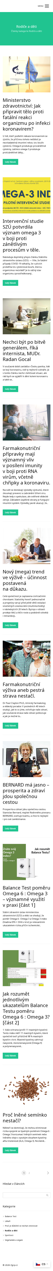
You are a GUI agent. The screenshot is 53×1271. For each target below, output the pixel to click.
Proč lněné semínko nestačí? (25, 1118)
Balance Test (10, 1216)
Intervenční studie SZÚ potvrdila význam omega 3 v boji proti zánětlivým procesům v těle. (23, 235)
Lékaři (7, 1221)
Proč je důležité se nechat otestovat (21, 1225)
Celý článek (10, 162)
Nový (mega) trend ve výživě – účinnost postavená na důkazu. (25, 580)
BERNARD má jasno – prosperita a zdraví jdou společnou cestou (26, 793)
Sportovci (9, 1235)
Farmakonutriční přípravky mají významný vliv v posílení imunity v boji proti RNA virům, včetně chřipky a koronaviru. (26, 465)
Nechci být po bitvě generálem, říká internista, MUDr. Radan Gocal (24, 350)
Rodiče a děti (11, 1230)
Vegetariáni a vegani (14, 1240)
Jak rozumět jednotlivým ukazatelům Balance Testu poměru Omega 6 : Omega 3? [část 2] (26, 1008)
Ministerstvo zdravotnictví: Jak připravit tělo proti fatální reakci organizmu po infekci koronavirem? (26, 114)
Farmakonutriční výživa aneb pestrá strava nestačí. (23, 690)
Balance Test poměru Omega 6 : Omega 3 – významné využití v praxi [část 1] (26, 896)
